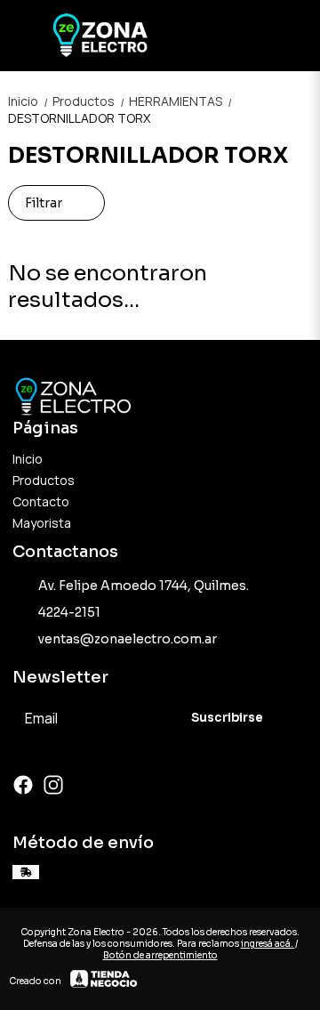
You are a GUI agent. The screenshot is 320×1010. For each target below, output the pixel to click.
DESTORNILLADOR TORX (79, 117)
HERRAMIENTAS (180, 101)
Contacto (40, 501)
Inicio (28, 101)
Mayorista (41, 522)
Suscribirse (227, 717)
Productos (88, 101)
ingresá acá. (268, 943)
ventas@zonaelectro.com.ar (127, 639)
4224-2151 (69, 612)
